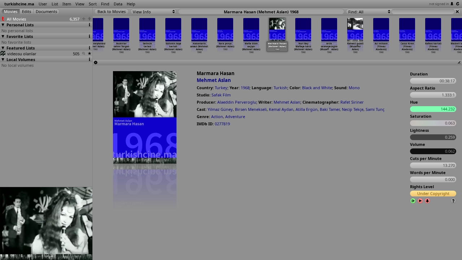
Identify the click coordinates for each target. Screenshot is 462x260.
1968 (245, 87)
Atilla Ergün (307, 109)
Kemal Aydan (281, 109)
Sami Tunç (375, 109)
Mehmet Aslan (214, 80)
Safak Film (221, 95)
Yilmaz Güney (220, 109)
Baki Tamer (330, 109)
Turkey (221, 87)
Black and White (317, 87)
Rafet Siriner (352, 102)
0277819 (222, 123)
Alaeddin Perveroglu (236, 102)
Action (217, 116)
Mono (354, 87)
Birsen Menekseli (251, 109)
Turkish (280, 87)
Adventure (235, 116)
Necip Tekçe (352, 109)
